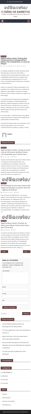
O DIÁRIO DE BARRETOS (15, 12)
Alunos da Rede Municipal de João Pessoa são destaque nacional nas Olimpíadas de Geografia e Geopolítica (16, 345)
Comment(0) (22, 66)
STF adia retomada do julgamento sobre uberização (14, 353)
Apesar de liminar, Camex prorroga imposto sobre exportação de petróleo (15, 338)
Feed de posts (6, 398)
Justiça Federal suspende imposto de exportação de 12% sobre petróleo (13, 325)
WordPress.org (6, 405)
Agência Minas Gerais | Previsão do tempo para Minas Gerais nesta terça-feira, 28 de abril (15, 225)
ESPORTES (5, 376)
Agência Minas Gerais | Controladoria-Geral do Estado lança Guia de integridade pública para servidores (5, 251)
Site (3, 300)
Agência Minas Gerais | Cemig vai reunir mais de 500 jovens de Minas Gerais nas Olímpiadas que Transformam (15, 152)
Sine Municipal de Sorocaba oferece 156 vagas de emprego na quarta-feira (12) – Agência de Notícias (15, 188)
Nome (4, 287)
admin (14, 66)
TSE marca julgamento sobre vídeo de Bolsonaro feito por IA (16, 331)
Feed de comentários (8, 401)
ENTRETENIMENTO (7, 372)
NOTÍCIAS (3, 56)
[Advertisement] (15, 39)
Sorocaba (5, 383)
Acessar (4, 394)
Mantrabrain (24, 412)
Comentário (6, 271)
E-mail (4, 293)
